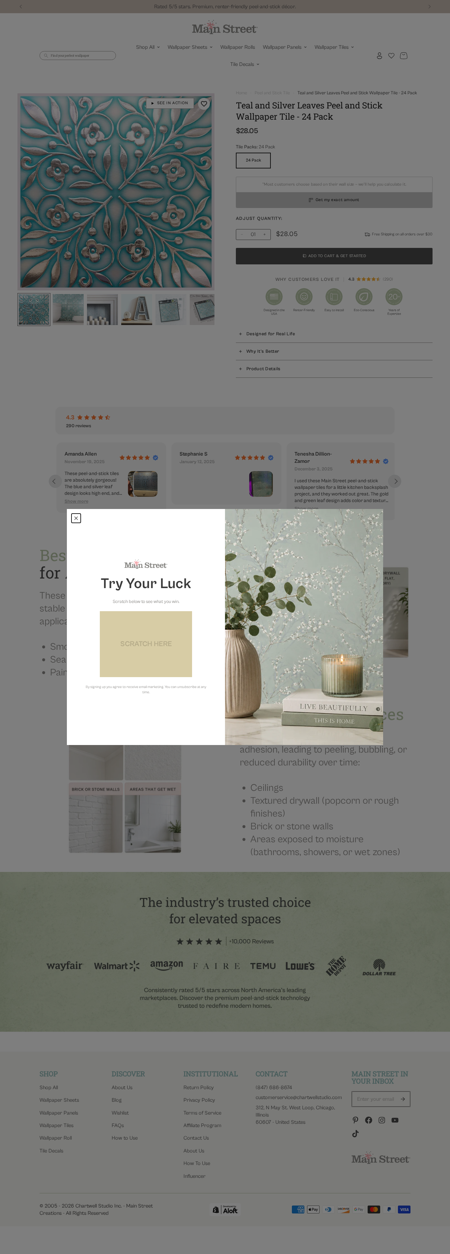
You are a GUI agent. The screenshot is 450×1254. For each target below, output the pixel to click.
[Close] (76, 518)
